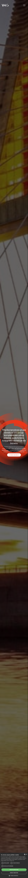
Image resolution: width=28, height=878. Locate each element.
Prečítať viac (11, 860)
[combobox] (24, 854)
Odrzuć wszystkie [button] (14, 872)
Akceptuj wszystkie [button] (14, 869)
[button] (14, 876)
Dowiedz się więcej (14, 454)
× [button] (26, 854)
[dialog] (14, 865)
